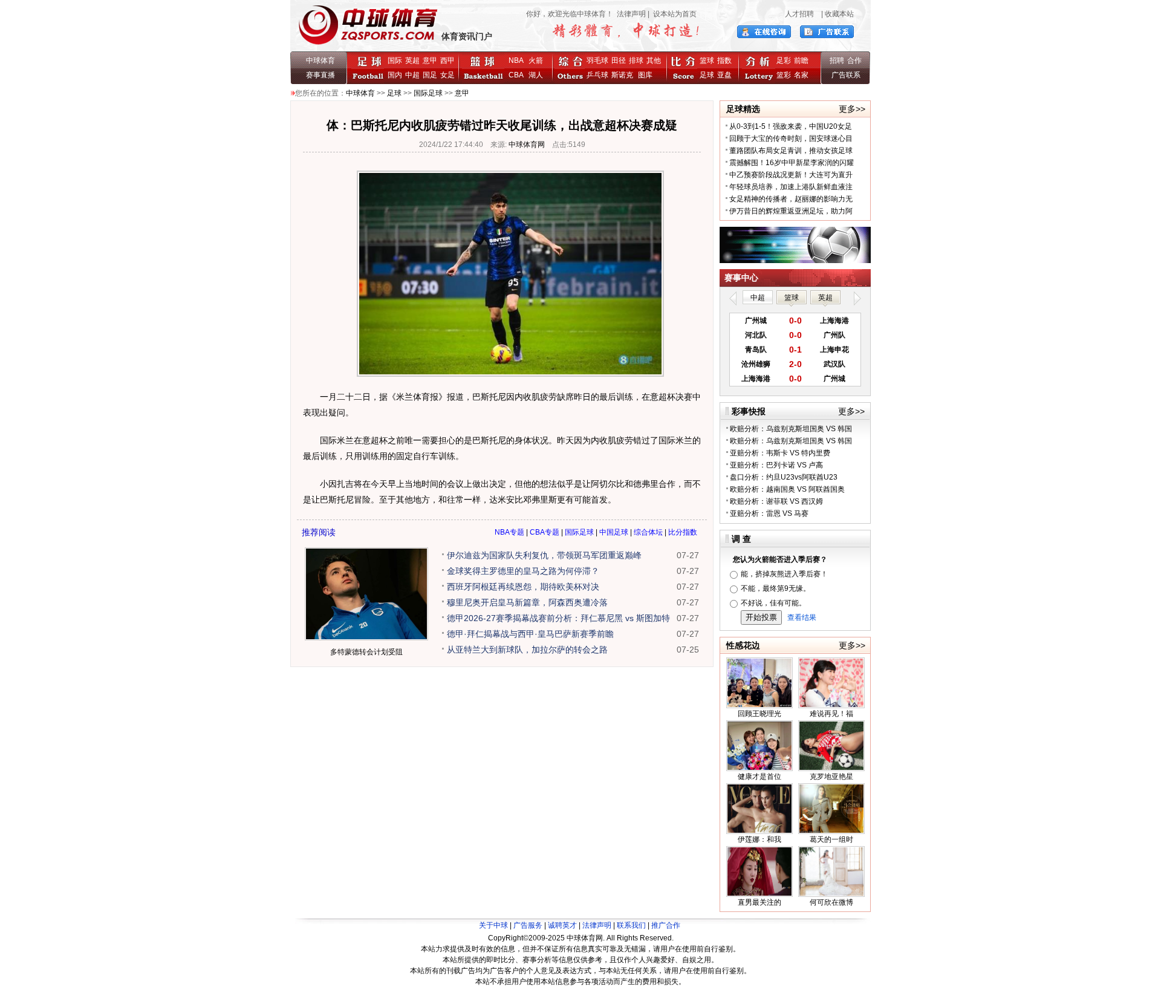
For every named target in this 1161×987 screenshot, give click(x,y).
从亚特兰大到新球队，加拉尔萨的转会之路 (527, 649)
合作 (854, 60)
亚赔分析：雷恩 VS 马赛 (769, 513)
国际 (395, 60)
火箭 (535, 60)
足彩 (783, 60)
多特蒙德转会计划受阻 (366, 652)
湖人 (535, 75)
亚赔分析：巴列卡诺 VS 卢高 (776, 465)
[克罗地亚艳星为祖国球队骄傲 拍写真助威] (831, 768)
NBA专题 (509, 532)
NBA (516, 60)
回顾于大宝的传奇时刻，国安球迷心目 (791, 138)
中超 (412, 75)
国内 (395, 75)
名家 (801, 75)
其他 (653, 60)
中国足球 (613, 532)
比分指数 (682, 532)
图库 (645, 75)
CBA (518, 75)
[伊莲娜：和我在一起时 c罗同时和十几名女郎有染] (759, 831)
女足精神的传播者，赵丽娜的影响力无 (791, 199)
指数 (724, 60)
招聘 (837, 60)
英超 (412, 60)
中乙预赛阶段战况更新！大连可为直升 (791, 175)
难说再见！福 (831, 713)
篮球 (707, 60)
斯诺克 (624, 75)
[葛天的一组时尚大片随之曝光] (831, 831)
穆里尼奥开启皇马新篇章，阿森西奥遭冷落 (527, 602)
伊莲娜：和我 (759, 839)
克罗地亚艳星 (831, 776)
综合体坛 (648, 532)
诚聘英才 (562, 925)
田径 (618, 60)
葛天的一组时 (831, 839)
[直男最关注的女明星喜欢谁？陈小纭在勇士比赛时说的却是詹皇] (759, 894)
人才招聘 (799, 14)
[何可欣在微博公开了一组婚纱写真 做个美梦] (831, 894)
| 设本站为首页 (671, 14)
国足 (430, 75)
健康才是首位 (759, 776)
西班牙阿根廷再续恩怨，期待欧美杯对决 (523, 586)
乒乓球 (597, 75)
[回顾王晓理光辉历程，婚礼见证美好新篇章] (759, 706)
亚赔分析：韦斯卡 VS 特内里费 (780, 453)
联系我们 (631, 925)
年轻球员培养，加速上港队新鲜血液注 (791, 187)
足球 (707, 75)
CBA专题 (544, 532)
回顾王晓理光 (759, 713)
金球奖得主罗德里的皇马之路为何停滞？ (523, 571)
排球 (636, 60)
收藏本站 (839, 14)
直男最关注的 (759, 902)
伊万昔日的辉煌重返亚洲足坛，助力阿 (791, 211)
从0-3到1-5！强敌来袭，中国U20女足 (790, 126)
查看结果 (801, 617)
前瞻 (801, 60)
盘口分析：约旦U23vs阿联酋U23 (783, 477)
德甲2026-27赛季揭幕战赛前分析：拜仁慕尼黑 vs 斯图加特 (558, 618)
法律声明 (631, 14)
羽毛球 (597, 60)
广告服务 (527, 925)
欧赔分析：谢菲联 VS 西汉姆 (776, 501)
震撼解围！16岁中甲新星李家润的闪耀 (791, 162)
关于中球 (493, 925)
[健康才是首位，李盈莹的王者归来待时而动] (759, 768)
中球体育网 (527, 144)
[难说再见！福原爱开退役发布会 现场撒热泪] (831, 706)
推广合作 (665, 925)
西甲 (447, 60)
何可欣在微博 (831, 902)
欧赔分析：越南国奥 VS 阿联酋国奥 (787, 489)
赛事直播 (320, 75)
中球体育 (320, 60)
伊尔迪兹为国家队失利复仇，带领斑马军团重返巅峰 (544, 555)
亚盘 (724, 75)
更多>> (852, 109)
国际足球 (428, 93)
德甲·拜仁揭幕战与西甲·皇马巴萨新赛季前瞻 (530, 634)
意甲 (430, 60)
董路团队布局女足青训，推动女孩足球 (791, 150)
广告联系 (845, 75)
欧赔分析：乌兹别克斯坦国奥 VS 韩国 (791, 429)
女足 (447, 75)
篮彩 (783, 75)
